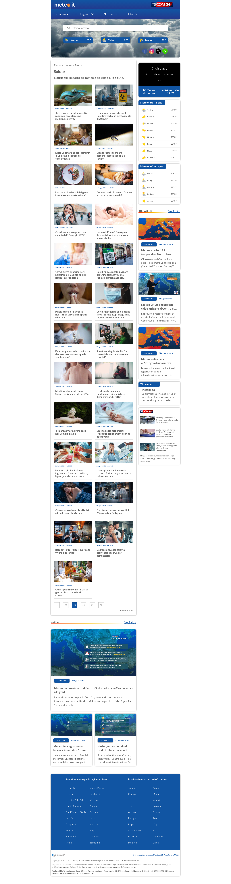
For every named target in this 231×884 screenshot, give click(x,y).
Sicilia (69, 842)
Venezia (157, 800)
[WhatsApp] (165, 51)
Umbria (69, 818)
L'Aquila (157, 824)
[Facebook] (145, 51)
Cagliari (157, 842)
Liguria (69, 794)
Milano (156, 794)
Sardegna (95, 842)
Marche (94, 806)
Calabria (94, 836)
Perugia (132, 818)
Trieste (132, 806)
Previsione (149, 244)
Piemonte (71, 787)
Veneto (94, 800)
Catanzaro (158, 836)
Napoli (131, 824)
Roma (156, 818)
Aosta (156, 787)
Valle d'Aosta (97, 787)
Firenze (157, 812)
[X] (158, 51)
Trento (131, 800)
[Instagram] (151, 51)
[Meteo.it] (65, 4)
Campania (71, 824)
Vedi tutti (174, 211)
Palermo (132, 842)
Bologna (157, 806)
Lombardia (95, 794)
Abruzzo (94, 824)
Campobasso (135, 830)
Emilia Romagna (74, 806)
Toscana (94, 812)
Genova (132, 794)
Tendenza (62, 681)
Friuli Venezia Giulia (76, 812)
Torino (131, 787)
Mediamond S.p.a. (73, 871)
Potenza (132, 836)
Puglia (93, 830)
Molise (69, 830)
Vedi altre (130, 622)
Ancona (132, 812)
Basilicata (71, 836)
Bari (155, 830)
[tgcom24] (162, 5)
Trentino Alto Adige (76, 800)
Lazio (92, 818)
